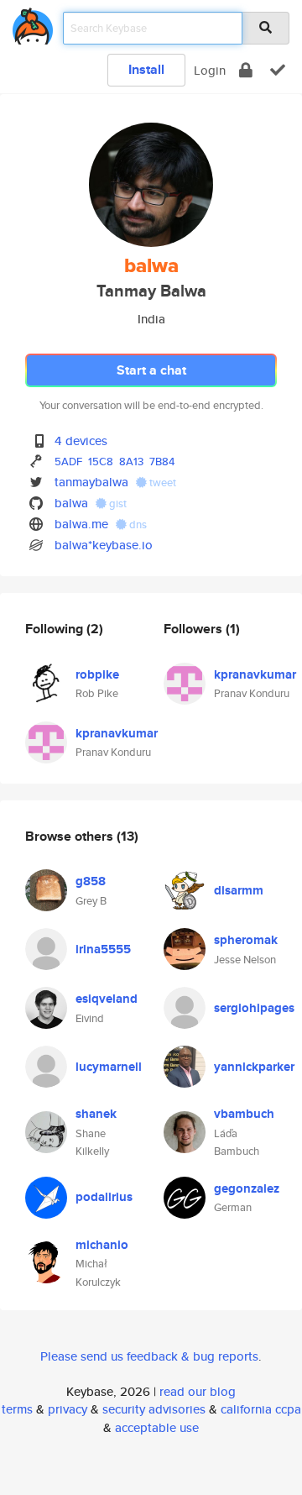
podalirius (104, 1197)
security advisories (154, 1409)
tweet (161, 482)
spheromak (246, 940)
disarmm (238, 890)
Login (210, 70)
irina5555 (103, 949)
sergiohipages (254, 1008)
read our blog (197, 1391)
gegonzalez (246, 1188)
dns (137, 524)
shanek (96, 1113)
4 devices (81, 440)
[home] (33, 23)
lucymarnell (109, 1066)
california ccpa (261, 1409)
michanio (102, 1244)
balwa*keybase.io (104, 544)
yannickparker (254, 1066)
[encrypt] (246, 70)
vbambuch (244, 1113)
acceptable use (157, 1427)
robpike (97, 674)
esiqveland (107, 998)
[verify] (277, 70)
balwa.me (81, 523)
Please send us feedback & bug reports (149, 1356)
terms (17, 1409)
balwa (71, 502)
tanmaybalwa (91, 481)
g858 (91, 881)
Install (146, 69)
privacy (67, 1409)
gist (117, 503)
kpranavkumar (117, 733)
